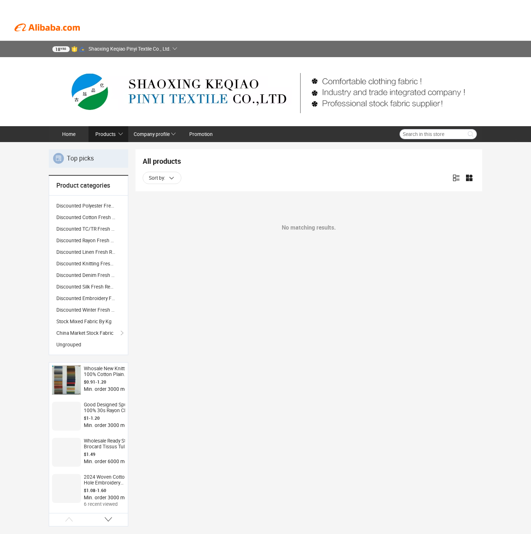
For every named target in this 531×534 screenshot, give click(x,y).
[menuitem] (88, 206)
